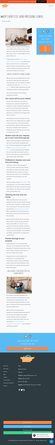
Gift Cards (5, 368)
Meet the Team (22, 369)
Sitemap (5, 385)
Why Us (20, 372)
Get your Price (45, 48)
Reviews (5, 371)
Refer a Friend (27, 432)
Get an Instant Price (27, 422)
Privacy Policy (6, 380)
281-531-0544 (23, 378)
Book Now (5, 365)
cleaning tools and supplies (21, 209)
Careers (5, 377)
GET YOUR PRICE (41, 1)
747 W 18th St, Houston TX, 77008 (29, 384)
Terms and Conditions (8, 383)
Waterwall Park (24, 182)
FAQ (19, 366)
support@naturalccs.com (27, 375)
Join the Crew (27, 426)
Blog (4, 374)
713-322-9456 (22, 381)
